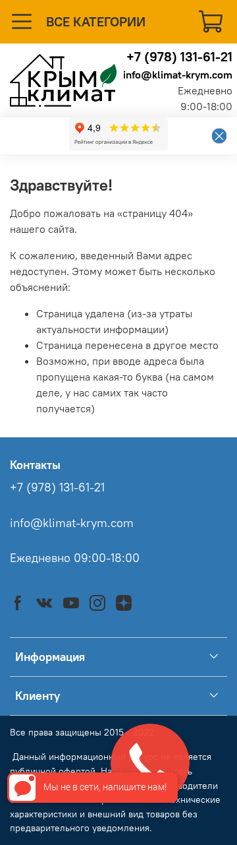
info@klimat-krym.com (177, 74)
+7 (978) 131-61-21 (179, 56)
